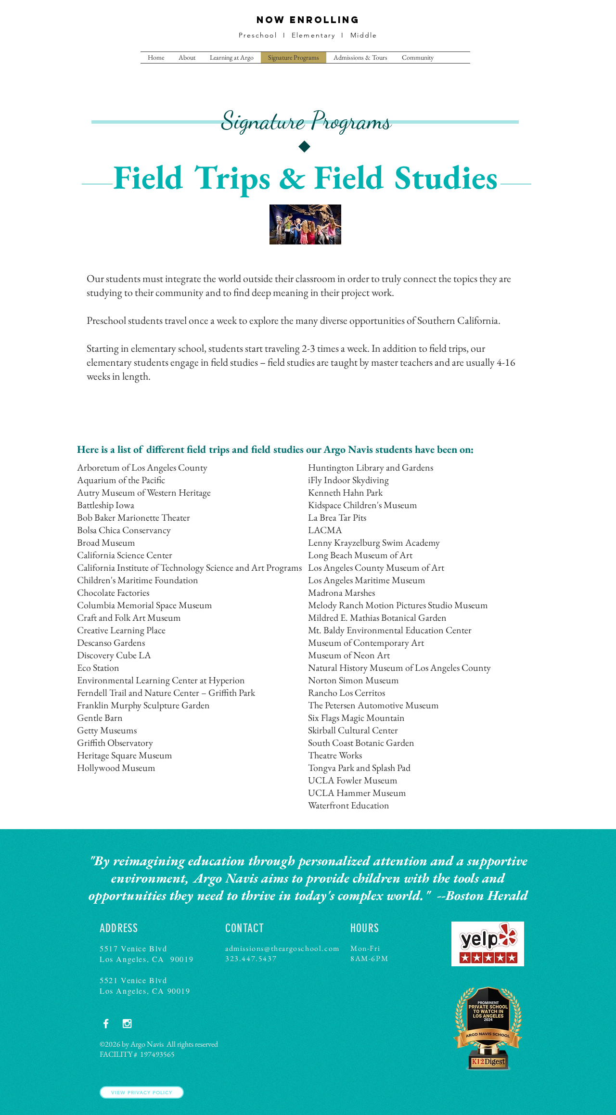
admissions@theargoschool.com (282, 948)
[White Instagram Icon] (127, 1023)
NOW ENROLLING (308, 20)
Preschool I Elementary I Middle (308, 35)
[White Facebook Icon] (106, 1023)
